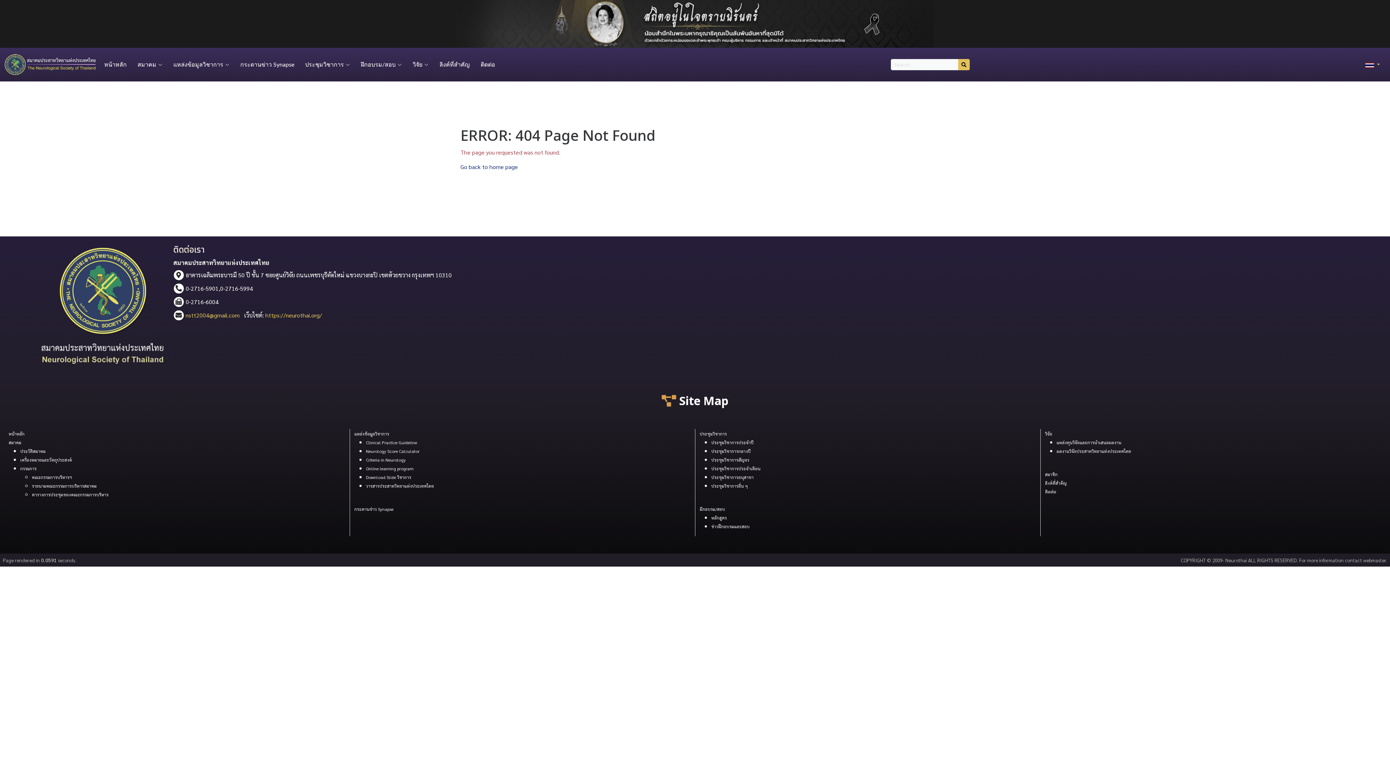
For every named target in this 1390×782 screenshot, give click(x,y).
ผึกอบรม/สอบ (712, 509)
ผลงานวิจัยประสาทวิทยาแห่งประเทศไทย (1094, 451)
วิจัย (1048, 434)
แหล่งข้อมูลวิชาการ (371, 434)
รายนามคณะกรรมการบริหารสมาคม (64, 486)
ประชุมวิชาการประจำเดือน (736, 468)
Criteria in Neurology (386, 460)
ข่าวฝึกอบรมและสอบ (730, 526)
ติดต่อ (488, 65)
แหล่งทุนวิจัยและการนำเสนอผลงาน (1089, 442)
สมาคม (15, 442)
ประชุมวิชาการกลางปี (731, 451)
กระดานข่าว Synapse (267, 65)
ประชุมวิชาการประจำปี (732, 442)
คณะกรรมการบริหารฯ (52, 477)
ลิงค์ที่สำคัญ (454, 65)
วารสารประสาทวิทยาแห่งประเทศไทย (400, 486)
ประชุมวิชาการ (713, 434)
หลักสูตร (719, 518)
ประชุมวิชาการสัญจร (730, 460)
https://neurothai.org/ (293, 315)
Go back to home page (489, 167)
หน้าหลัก (115, 65)
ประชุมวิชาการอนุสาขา (732, 477)
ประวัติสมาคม (33, 451)
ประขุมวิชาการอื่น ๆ (729, 486)
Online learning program (390, 468)
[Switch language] (1372, 64)
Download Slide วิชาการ (388, 477)
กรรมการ (28, 468)
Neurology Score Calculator (393, 451)
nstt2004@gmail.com (213, 315)
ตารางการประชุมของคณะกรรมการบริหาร (70, 494)
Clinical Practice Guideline (391, 442)
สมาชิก (1051, 474)
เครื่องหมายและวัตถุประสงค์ (46, 460)
